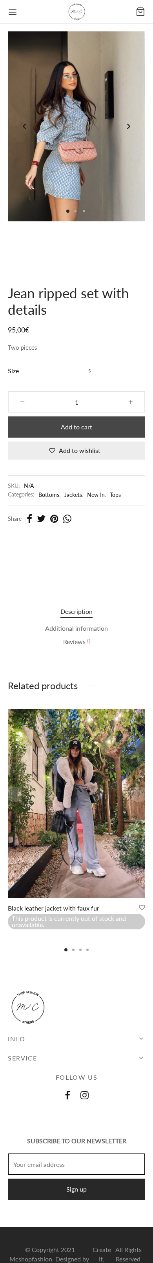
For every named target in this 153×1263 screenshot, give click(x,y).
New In (96, 494)
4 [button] (87, 950)
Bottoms (48, 494)
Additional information (76, 628)
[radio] (89, 370)
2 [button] (73, 950)
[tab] (76, 611)
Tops (115, 494)
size (13, 370)
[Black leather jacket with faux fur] (76, 803)
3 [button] (80, 950)
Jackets (73, 494)
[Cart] (140, 11)
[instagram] (84, 1095)
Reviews (76, 641)
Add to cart (76, 427)
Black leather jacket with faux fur (53, 908)
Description (76, 611)
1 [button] (65, 949)
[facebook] (67, 1095)
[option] (76, 823)
